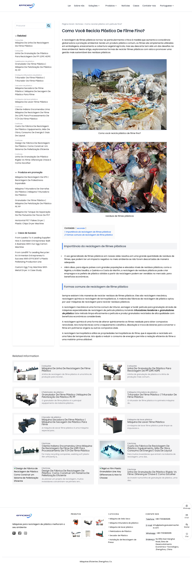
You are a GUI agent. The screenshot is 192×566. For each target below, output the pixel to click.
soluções (19, 40)
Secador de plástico (24, 85)
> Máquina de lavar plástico (120, 527)
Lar (69, 5)
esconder (81, 228)
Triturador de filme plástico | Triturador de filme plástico (30, 79)
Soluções (93, 5)
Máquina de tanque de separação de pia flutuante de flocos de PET (32, 213)
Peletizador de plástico (25, 61)
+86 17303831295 (162, 519)
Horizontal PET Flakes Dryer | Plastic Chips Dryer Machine (29, 222)
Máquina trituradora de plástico (29, 75)
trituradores (140, 310)
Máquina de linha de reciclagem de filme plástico (32, 44)
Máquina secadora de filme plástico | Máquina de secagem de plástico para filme (33, 91)
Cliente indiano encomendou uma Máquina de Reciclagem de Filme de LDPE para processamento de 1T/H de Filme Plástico (32, 114)
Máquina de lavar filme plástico (31, 101)
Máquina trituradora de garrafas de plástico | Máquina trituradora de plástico (32, 191)
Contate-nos (149, 5)
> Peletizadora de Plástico (119, 531)
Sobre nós (79, 5)
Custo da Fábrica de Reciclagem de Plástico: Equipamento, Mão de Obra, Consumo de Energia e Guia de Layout (32, 131)
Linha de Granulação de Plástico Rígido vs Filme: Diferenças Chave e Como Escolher (33, 159)
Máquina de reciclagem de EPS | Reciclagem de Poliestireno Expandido (31, 180)
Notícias (125, 5)
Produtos (110, 5)
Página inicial (68, 24)
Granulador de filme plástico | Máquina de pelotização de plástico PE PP (33, 67)
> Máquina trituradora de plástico (123, 523)
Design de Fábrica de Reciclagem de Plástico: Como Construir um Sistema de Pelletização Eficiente (32, 146)
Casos (136, 5)
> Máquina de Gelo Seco (119, 518)
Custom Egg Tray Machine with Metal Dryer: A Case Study (31, 269)
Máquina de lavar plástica (27, 99)
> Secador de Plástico (118, 535)
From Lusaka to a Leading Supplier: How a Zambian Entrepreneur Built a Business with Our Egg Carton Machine (33, 242)
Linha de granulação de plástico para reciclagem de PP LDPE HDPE (33, 55)
